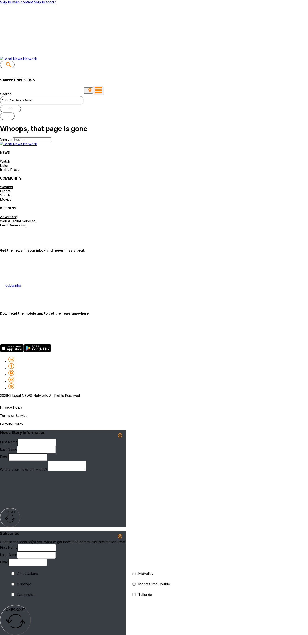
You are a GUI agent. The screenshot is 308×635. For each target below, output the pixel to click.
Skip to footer (45, 2)
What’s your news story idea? (23, 469)
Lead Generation (13, 225)
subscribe (13, 285)
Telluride (145, 594)
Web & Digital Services (17, 221)
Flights (5, 191)
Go (10, 108)
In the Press (9, 170)
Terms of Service (13, 416)
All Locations (27, 573)
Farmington (26, 594)
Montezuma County (154, 584)
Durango (24, 584)
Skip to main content (16, 2)
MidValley (145, 573)
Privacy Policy (11, 407)
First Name (8, 442)
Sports (5, 195)
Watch (5, 161)
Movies (5, 199)
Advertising (9, 217)
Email (4, 457)
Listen (4, 165)
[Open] (98, 90)
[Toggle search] (7, 64)
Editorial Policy (11, 424)
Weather (6, 187)
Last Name (8, 449)
